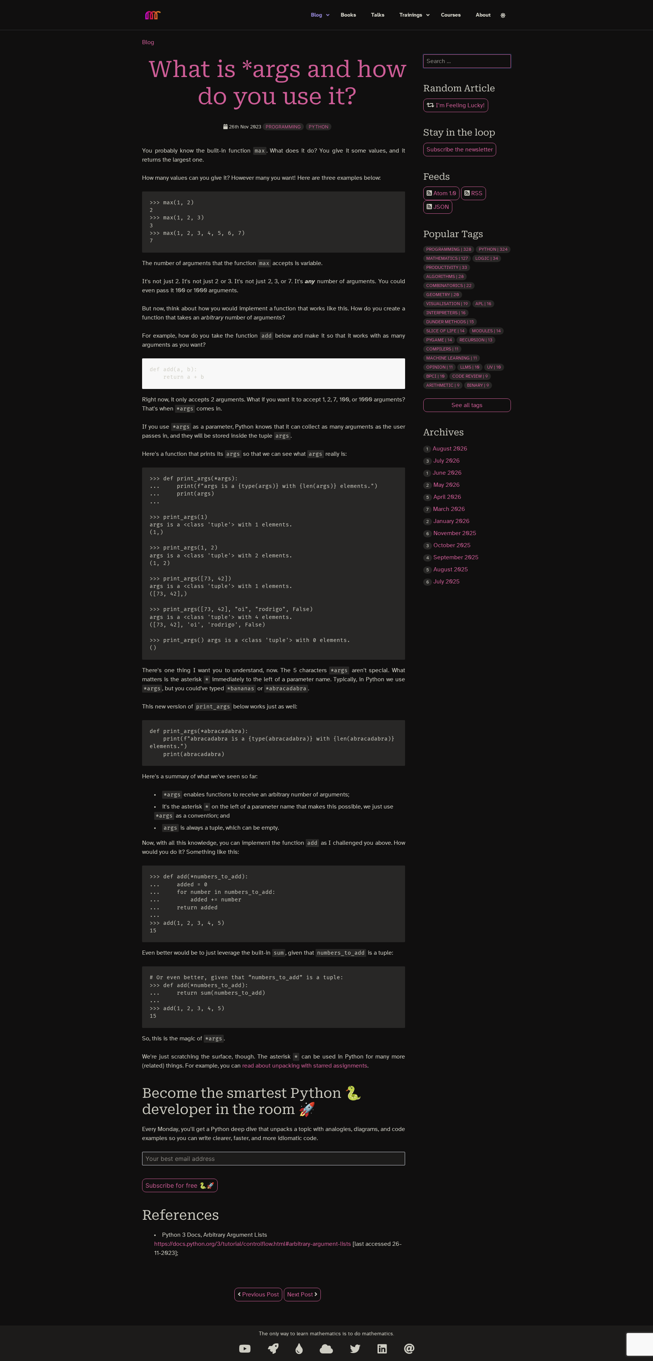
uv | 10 (494, 367)
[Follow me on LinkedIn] (382, 1348)
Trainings (410, 15)
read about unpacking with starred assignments (304, 1066)
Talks (377, 15)
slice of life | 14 (445, 331)
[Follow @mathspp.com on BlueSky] (326, 1348)
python (318, 127)
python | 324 (493, 249)
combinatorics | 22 (449, 285)
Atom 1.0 (444, 193)
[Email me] (409, 1348)
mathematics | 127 (447, 258)
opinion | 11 (439, 367)
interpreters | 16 (446, 312)
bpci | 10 (435, 376)
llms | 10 (470, 367)
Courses (451, 15)
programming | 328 (448, 249)
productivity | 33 (446, 267)
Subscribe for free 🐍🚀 (179, 1185)
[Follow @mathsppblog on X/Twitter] (355, 1348)
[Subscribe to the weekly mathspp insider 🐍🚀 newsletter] (273, 1348)
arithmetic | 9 (443, 385)
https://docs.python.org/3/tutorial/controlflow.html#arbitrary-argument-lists (252, 1244)
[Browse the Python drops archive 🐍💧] (299, 1348)
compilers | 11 (442, 349)
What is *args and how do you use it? (278, 83)
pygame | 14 (439, 340)
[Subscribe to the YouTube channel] (245, 1348)
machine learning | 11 (451, 358)
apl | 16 (483, 303)
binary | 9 (478, 385)
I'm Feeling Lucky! (459, 105)
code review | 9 (470, 376)
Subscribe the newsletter (460, 150)
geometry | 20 (442, 294)
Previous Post (260, 1295)
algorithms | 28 (445, 276)
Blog (316, 15)
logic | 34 (486, 258)
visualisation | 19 (447, 303)
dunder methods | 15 (450, 321)
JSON (440, 207)
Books (348, 15)
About (483, 15)
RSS (476, 193)
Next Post (300, 1295)
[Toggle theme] (503, 15)
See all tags (467, 405)
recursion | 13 (476, 340)
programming (283, 127)
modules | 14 (486, 331)
